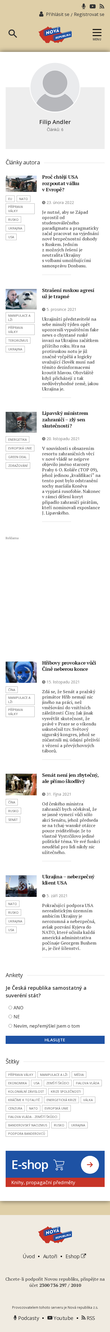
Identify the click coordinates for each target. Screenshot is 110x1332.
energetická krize (61, 1100)
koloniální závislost (26, 1091)
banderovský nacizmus (27, 1125)
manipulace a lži (19, 317)
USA (11, 237)
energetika (17, 439)
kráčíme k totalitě (24, 1100)
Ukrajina (15, 228)
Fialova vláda (87, 1083)
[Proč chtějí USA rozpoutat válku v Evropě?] (21, 184)
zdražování (18, 465)
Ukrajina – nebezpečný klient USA (68, 879)
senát (13, 819)
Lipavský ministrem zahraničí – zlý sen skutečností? (65, 419)
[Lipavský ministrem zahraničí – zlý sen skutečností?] (21, 422)
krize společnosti (66, 1091)
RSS (90, 1318)
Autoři (50, 1256)
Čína (11, 690)
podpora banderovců (26, 1133)
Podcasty (28, 1318)
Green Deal (17, 457)
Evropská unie (20, 448)
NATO (23, 199)
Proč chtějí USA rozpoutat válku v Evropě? (60, 183)
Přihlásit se (57, 14)
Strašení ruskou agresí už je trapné (68, 293)
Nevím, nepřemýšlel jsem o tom (47, 1026)
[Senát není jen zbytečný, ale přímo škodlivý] (21, 784)
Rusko (13, 219)
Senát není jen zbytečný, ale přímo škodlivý (70, 778)
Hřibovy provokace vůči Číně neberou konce (69, 665)
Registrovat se (89, 14)
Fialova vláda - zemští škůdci (32, 1117)
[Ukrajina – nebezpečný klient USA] (21, 886)
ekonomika (17, 1083)
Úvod (29, 1256)
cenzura (15, 1108)
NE (17, 1017)
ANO (18, 1008)
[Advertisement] (55, 598)
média (79, 1075)
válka (88, 1100)
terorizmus (18, 340)
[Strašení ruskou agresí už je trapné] (21, 299)
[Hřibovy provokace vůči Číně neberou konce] (21, 672)
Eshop (73, 1256)
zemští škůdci (57, 1083)
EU (10, 199)
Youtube (62, 1318)
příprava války (15, 209)
